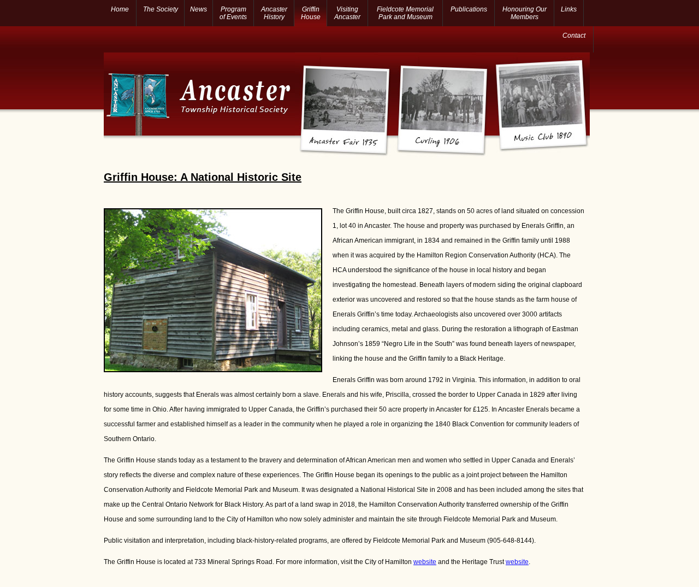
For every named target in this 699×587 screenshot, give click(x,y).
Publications (469, 9)
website (424, 562)
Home (120, 9)
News (198, 9)
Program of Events (233, 13)
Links (569, 9)
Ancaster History (274, 13)
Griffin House (311, 13)
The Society (160, 9)
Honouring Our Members (524, 13)
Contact (573, 35)
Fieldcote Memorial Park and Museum (405, 13)
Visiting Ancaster (347, 13)
